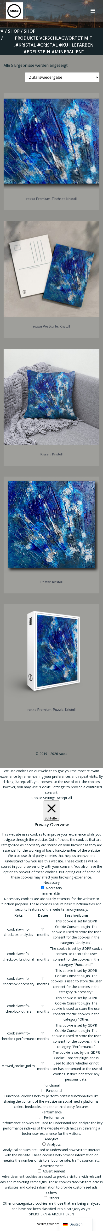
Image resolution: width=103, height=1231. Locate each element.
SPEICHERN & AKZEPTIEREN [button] (51, 1214)
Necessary (54, 888)
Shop (14, 31)
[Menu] (93, 11)
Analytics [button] (51, 1139)
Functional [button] (52, 1085)
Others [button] (51, 1192)
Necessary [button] (51, 882)
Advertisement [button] (51, 1166)
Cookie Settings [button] (43, 797)
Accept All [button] (64, 797)
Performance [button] (51, 1112)
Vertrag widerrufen (51, 1224)
